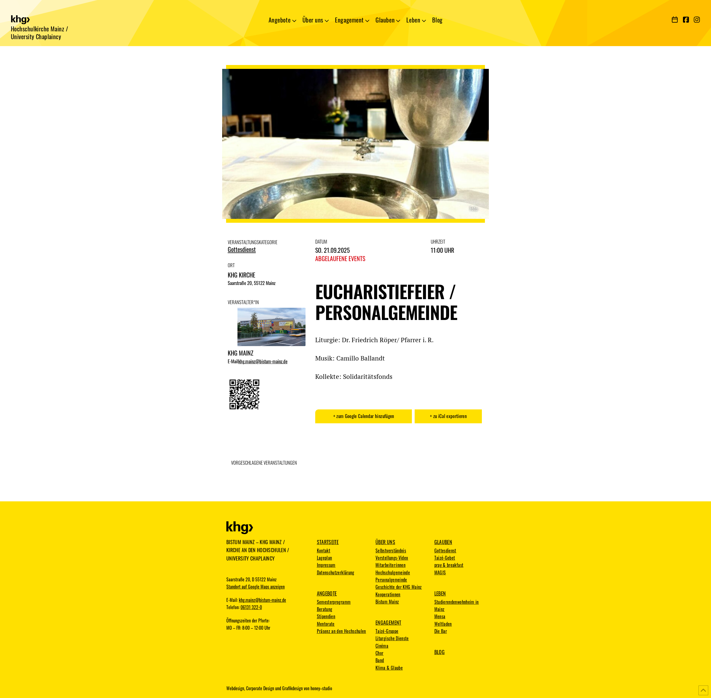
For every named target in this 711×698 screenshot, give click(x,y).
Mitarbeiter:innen (390, 565)
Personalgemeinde (391, 579)
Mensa (439, 616)
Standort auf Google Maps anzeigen (255, 586)
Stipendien (326, 616)
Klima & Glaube (389, 667)
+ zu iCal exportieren (448, 415)
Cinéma (381, 645)
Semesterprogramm (334, 602)
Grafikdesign (292, 688)
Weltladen (443, 624)
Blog (439, 652)
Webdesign (235, 688)
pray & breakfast (449, 565)
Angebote (327, 593)
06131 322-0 (251, 607)
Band (379, 660)
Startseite (328, 542)
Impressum (326, 565)
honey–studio (321, 688)
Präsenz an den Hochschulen (341, 631)
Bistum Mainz (387, 601)
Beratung (324, 609)
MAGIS (440, 572)
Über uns (385, 542)
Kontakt (324, 550)
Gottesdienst (242, 249)
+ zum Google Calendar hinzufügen (363, 415)
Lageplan (324, 557)
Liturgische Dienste (392, 638)
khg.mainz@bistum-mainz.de (262, 361)
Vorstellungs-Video (391, 557)
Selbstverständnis (390, 550)
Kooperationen (387, 594)
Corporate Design (260, 688)
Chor (379, 653)
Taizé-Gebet (444, 557)
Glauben (443, 542)
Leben (440, 593)
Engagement (388, 622)
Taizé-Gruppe (386, 631)
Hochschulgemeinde (392, 572)
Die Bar (440, 631)
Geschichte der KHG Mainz (398, 587)
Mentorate (326, 624)
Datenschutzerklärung (335, 572)
